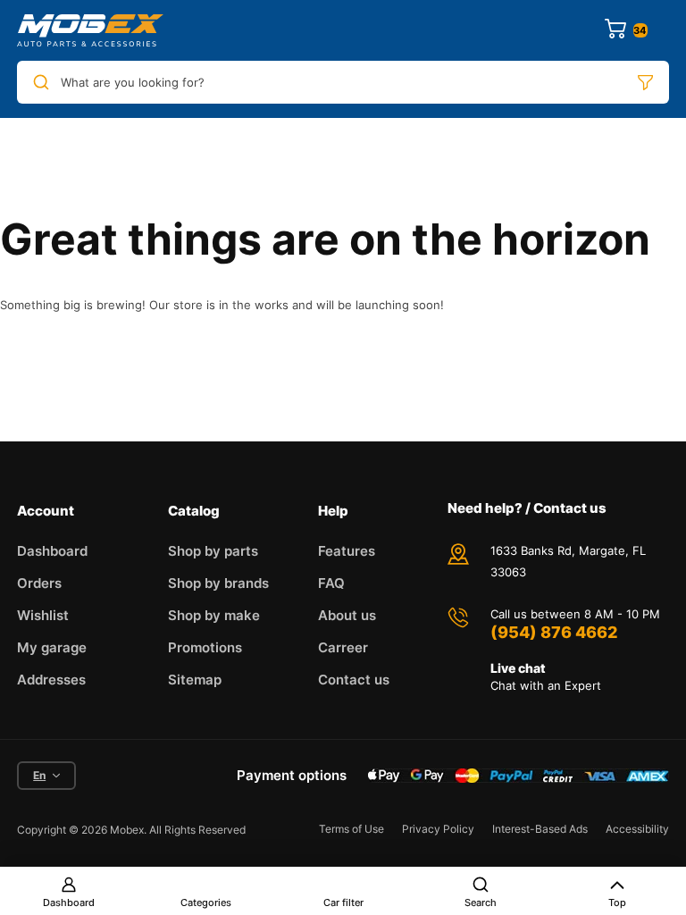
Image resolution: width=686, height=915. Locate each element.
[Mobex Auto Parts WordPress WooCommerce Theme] (90, 30)
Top (617, 902)
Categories (205, 902)
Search (480, 902)
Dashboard (69, 902)
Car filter (343, 902)
